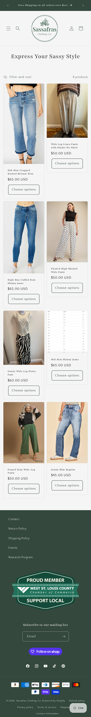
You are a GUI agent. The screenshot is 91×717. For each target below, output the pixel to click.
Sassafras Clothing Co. (28, 701)
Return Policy (17, 528)
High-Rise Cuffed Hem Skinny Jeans (22, 281)
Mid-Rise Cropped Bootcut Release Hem (20, 172)
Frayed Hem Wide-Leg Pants (21, 471)
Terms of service (46, 707)
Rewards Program (20, 557)
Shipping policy (69, 707)
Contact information (47, 713)
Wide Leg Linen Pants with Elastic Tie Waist (64, 146)
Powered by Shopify (53, 701)
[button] (8, 28)
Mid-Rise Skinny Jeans (65, 359)
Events (13, 548)
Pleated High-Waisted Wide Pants (64, 270)
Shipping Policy (19, 538)
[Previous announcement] (7, 5)
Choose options (24, 189)
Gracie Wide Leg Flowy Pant (22, 373)
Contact (13, 519)
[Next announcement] (83, 5)
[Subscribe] (64, 636)
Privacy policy (25, 707)
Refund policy (77, 701)
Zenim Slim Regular (63, 469)
